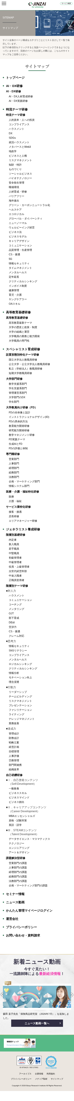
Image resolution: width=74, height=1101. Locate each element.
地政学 (13, 151)
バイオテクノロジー (20, 178)
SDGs (12, 137)
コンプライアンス (19, 124)
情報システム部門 (19, 485)
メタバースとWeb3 (20, 146)
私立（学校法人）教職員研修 (25, 368)
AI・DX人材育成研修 (21, 96)
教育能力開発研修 (19, 425)
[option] (37, 1000)
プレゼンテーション (20, 705)
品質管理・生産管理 (20, 249)
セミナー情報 (15, 894)
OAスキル (14, 303)
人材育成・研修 (18, 191)
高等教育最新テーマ (20, 322)
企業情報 (39, 1074)
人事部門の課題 (18, 867)
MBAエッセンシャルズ (22, 815)
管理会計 (14, 733)
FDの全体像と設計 (19, 412)
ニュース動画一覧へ (37, 1023)
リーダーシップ (18, 691)
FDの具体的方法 (18, 421)
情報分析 (14, 672)
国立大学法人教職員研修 (23, 359)
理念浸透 (14, 681)
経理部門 (14, 467)
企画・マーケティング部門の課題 (28, 885)
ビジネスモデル (18, 236)
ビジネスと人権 (18, 155)
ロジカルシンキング (20, 663)
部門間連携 (15, 764)
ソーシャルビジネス (20, 173)
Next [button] (69, 995)
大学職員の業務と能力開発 (24, 336)
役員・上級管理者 (19, 566)
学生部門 (14, 401)
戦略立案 (14, 742)
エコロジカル (16, 214)
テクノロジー (16, 843)
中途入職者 (15, 575)
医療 (11, 496)
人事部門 (14, 463)
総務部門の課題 (18, 876)
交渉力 (13, 626)
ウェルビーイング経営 (22, 227)
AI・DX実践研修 (18, 100)
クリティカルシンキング (23, 281)
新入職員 (14, 544)
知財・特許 (15, 164)
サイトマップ (57, 1079)
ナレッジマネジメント (22, 718)
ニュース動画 (15, 902)
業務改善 (14, 723)
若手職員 (14, 548)
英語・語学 (15, 824)
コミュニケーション (20, 245)
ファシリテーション (20, 709)
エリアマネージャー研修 (23, 520)
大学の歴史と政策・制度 (23, 327)
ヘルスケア (15, 209)
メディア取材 (41, 1079)
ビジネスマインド (19, 797)
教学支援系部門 (18, 383)
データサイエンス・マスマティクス (29, 838)
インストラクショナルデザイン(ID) (29, 416)
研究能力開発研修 (19, 430)
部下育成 (14, 617)
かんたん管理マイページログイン (29, 910)
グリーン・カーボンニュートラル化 (29, 205)
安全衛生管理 (16, 182)
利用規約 (51, 1074)
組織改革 (14, 769)
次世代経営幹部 (18, 571)
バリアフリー (16, 196)
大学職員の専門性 (19, 340)
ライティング (16, 714)
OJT (11, 613)
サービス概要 (66, 3)
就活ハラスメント (19, 142)
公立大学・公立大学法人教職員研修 (29, 364)
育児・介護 (15, 294)
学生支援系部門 (18, 388)
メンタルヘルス (18, 272)
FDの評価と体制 (18, 448)
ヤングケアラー (18, 299)
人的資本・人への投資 (22, 119)
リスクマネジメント (20, 160)
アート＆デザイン (19, 852)
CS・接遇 (14, 254)
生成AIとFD (15, 443)
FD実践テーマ (17, 439)
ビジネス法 (15, 231)
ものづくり (15, 169)
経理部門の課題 (18, 872)
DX (10, 133)
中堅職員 (14, 553)
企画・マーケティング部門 (24, 481)
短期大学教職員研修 (20, 373)
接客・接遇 (15, 511)
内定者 (13, 539)
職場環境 (14, 187)
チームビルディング (20, 696)
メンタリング (16, 608)
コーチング (15, 604)
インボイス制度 (18, 285)
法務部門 (14, 476)
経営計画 (14, 746)
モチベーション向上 (20, 677)
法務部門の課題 (18, 880)
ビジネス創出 (16, 801)
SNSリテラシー (18, 650)
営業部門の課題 (18, 863)
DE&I (12, 622)
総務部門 (14, 472)
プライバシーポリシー (21, 927)
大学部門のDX (17, 397)
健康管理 (14, 290)
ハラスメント (16, 128)
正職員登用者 (16, 580)
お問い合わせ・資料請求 (23, 935)
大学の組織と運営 (19, 331)
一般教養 (14, 788)
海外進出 (14, 200)
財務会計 (14, 737)
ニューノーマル (18, 223)
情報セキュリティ (19, 263)
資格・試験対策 (18, 820)
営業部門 (14, 459)
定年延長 (14, 276)
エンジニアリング (19, 847)
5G (10, 258)
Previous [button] (5, 994)
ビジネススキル (18, 793)
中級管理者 (15, 562)
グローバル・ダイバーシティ (25, 218)
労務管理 (14, 760)
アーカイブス (25, 1074)
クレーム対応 (16, 635)
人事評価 (14, 755)
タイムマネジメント (20, 267)
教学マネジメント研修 (22, 434)
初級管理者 (15, 557)
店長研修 (14, 516)
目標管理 (14, 751)
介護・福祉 (15, 501)
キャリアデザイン (19, 240)
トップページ (15, 77)
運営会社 (12, 919)
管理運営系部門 (18, 392)
